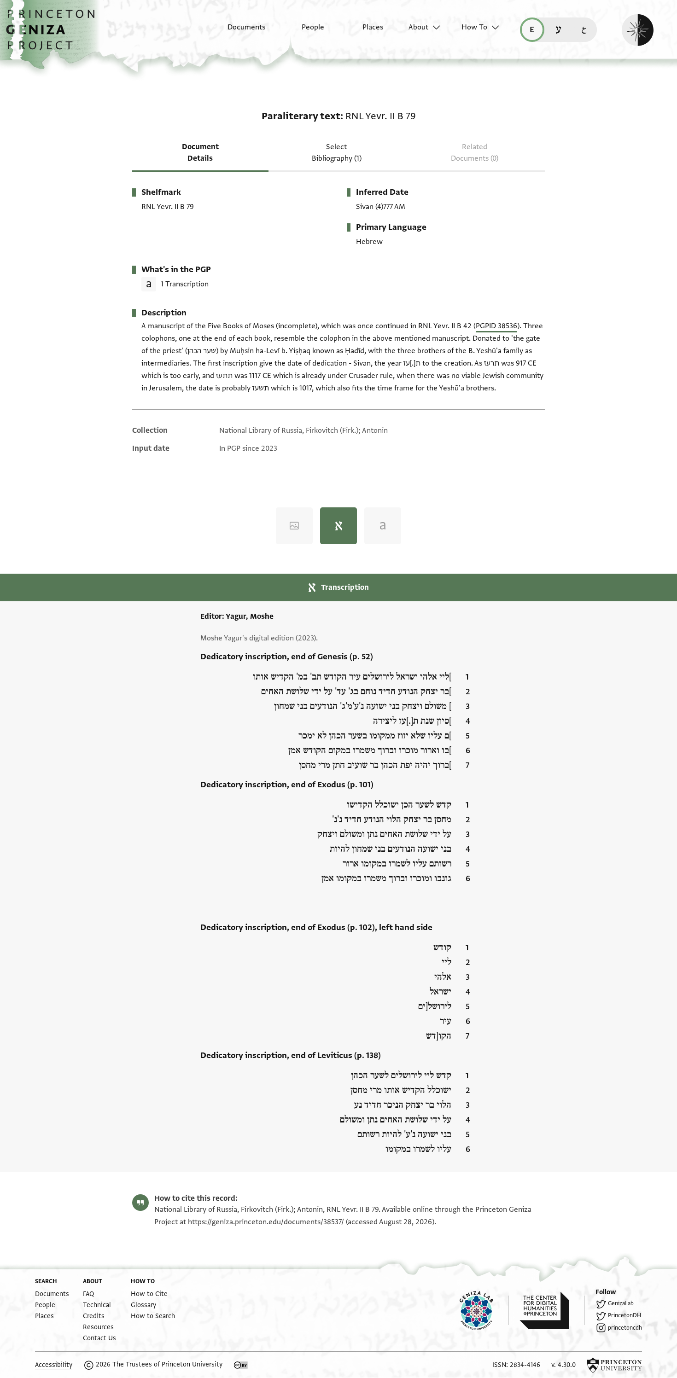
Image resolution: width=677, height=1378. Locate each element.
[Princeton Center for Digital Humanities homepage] (551, 1310)
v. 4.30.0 (563, 1365)
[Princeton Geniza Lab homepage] (484, 1310)
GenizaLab (621, 1303)
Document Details (200, 152)
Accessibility (53, 1365)
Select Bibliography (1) (337, 152)
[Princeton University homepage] (614, 1365)
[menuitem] (238, 32)
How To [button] (474, 27)
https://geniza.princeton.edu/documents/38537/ (266, 1222)
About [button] (418, 27)
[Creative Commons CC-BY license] (240, 1365)
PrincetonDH (624, 1315)
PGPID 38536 (496, 326)
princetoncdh (625, 1327)
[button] (53, 34)
